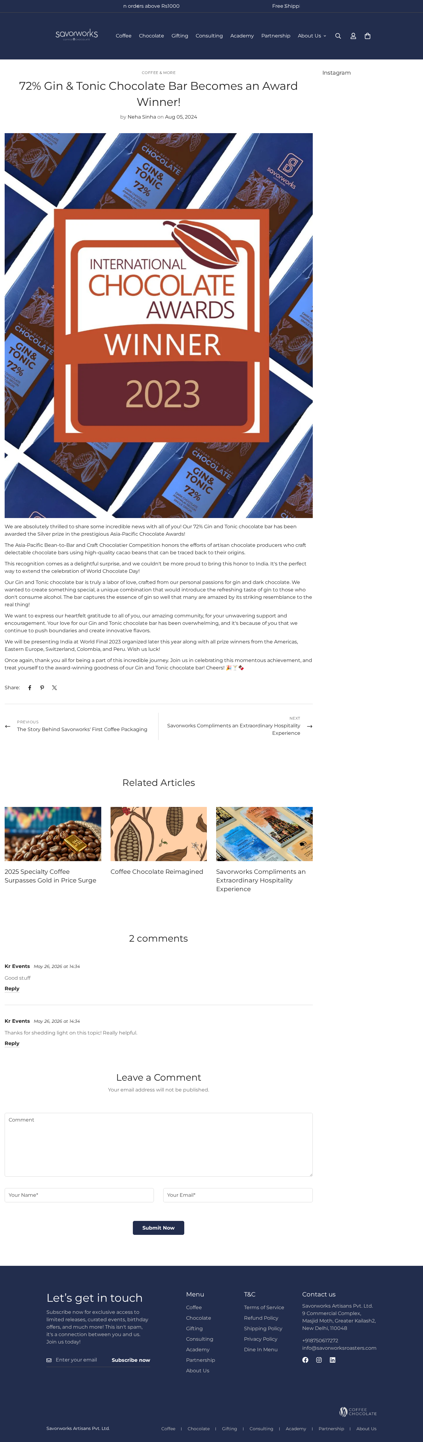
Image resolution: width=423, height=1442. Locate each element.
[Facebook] (29, 687)
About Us (309, 36)
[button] (367, 36)
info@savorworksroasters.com (339, 1348)
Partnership (275, 36)
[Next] (285, 6)
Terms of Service (264, 1307)
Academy (242, 36)
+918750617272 (320, 1341)
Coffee (124, 36)
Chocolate (151, 36)
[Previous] (138, 6)
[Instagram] (319, 1360)
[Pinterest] (42, 687)
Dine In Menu (261, 1350)
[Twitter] (54, 687)
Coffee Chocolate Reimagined (157, 871)
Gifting (180, 36)
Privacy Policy (260, 1339)
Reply (12, 988)
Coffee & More (159, 72)
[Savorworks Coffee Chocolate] (76, 36)
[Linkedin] (332, 1360)
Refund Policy (261, 1318)
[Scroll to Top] (411, 1408)
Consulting (209, 36)
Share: (12, 688)
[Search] (338, 36)
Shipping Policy (263, 1328)
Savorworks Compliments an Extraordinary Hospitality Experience (261, 880)
